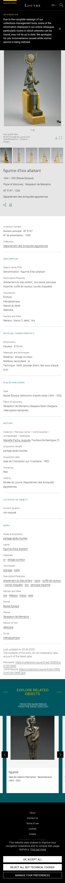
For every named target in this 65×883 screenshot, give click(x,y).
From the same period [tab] (33, 704)
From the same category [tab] (33, 707)
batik (17, 570)
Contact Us (32, 818)
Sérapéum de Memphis (16, 616)
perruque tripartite (40, 584)
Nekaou (13, 595)
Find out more (38, 849)
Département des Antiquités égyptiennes (25, 245)
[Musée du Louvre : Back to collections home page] (32, 5)
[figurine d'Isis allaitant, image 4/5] (44, 155)
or (4, 559)
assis (37, 580)
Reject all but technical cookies (32, 867)
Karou (23, 595)
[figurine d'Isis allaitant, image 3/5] (31, 155)
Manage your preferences (32, 875)
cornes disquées (14, 584)
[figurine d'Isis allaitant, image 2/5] (18, 155)
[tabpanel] (32, 754)
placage (7, 570)
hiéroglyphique (11, 637)
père (30, 595)
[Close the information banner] (60, 29)
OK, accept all (32, 859)
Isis (27, 584)
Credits (32, 834)
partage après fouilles (15, 538)
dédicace (8, 627)
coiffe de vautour (51, 580)
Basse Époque (11, 606)
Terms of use (32, 823)
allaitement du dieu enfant (17, 580)
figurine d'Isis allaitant (15, 548)
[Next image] (59, 155)
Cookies (32, 829)
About (32, 812)
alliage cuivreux (16, 559)
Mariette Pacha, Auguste (16, 440)
